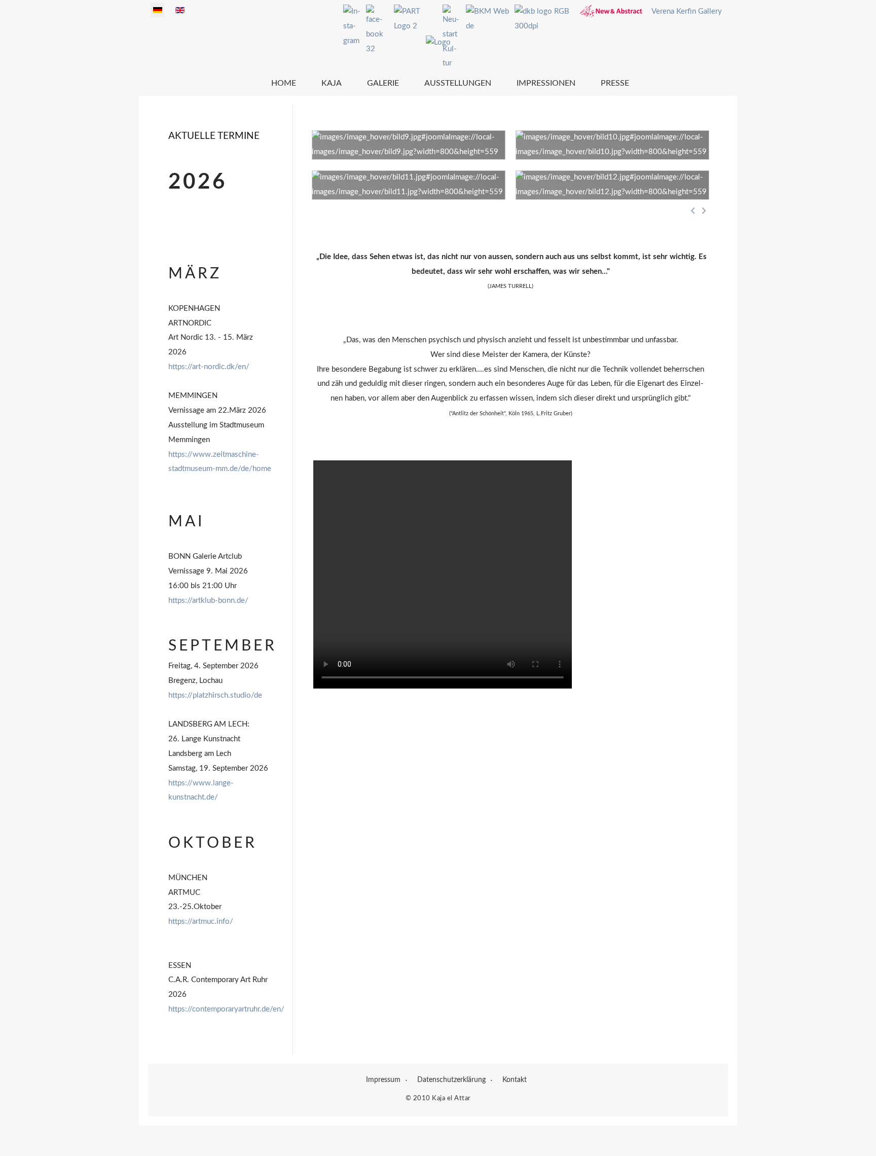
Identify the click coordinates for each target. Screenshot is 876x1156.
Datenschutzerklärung (451, 1079)
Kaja (331, 83)
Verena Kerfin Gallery (686, 11)
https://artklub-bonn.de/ (208, 600)
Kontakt (514, 1079)
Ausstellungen (457, 83)
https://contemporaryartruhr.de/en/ (226, 1009)
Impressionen (546, 83)
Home (283, 83)
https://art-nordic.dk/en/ (208, 367)
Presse (615, 83)
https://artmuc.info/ (200, 921)
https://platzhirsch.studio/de (215, 695)
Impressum (383, 1079)
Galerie (383, 83)
